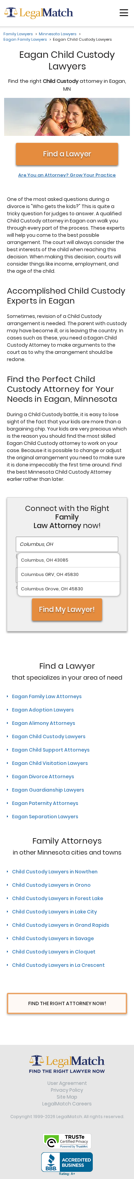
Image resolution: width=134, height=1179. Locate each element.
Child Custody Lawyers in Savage (53, 938)
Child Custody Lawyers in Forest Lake (57, 898)
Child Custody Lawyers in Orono (51, 885)
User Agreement (67, 1083)
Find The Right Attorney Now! (67, 1003)
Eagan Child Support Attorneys (51, 749)
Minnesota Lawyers (57, 34)
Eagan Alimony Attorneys (43, 723)
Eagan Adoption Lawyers (43, 709)
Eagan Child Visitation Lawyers (50, 763)
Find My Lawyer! (67, 609)
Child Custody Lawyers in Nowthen (55, 871)
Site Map (67, 1096)
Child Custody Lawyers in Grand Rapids (60, 925)
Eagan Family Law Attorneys (47, 696)
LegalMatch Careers (67, 1103)
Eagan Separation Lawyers (45, 816)
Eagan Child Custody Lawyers (49, 736)
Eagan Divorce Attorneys (43, 776)
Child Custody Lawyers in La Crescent (58, 965)
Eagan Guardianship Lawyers (48, 789)
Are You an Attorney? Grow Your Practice (67, 175)
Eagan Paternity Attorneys (45, 803)
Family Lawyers (18, 34)
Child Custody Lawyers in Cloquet (54, 951)
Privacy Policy (67, 1090)
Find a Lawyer (67, 154)
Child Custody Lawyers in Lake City (54, 911)
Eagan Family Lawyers (25, 39)
